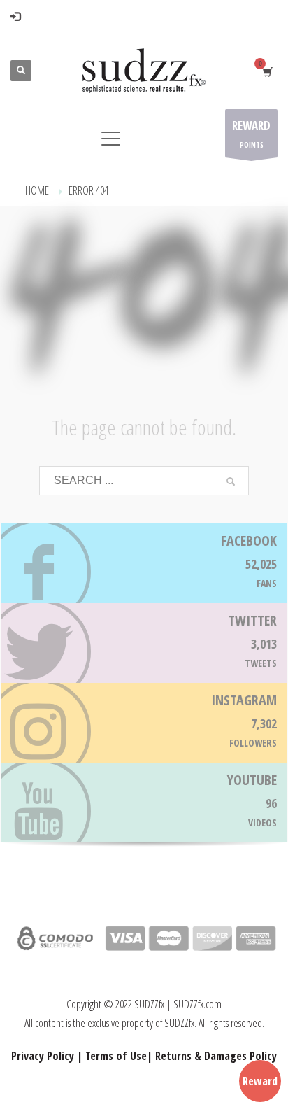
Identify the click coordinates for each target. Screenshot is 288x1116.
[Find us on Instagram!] (144, 723)
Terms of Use (116, 1056)
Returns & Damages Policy (216, 1056)
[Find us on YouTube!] (144, 802)
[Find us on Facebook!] (144, 563)
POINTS (251, 134)
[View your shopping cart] (267, 71)
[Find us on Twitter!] (144, 643)
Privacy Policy (42, 1056)
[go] (231, 481)
